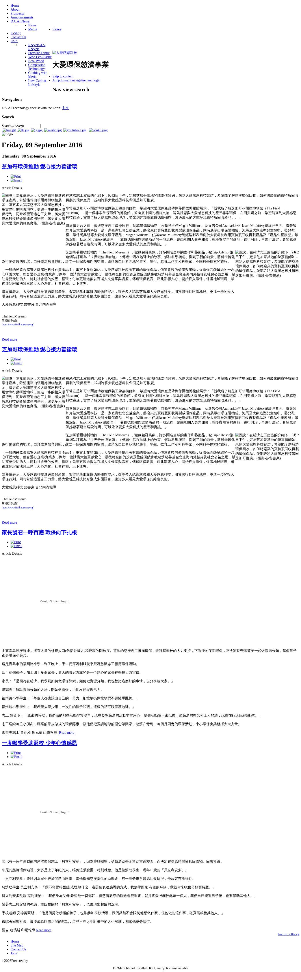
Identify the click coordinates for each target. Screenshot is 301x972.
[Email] (16, 180)
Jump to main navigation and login (76, 80)
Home (15, 941)
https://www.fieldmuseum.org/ (17, 324)
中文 (65, 108)
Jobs (14, 953)
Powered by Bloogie (288, 934)
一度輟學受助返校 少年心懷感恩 (39, 743)
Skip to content (62, 76)
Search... (8, 126)
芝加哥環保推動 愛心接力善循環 (39, 166)
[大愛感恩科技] (64, 53)
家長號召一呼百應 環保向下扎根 (39, 532)
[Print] (16, 176)
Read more (9, 339)
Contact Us (18, 949)
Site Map (17, 945)
